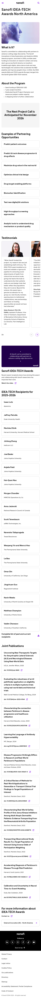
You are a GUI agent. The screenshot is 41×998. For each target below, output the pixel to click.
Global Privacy (7, 954)
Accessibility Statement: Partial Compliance (17, 986)
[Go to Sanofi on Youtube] (34, 942)
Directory (5, 977)
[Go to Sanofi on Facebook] (23, 942)
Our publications (7, 972)
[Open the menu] (3, 3)
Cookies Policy (7, 968)
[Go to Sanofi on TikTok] (28, 942)
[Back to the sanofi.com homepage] (20, 3)
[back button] (31, 334)
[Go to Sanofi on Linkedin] (7, 942)
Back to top (19, 948)
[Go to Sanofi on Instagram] (18, 942)
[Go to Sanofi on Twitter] (12, 942)
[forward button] (37, 334)
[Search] (38, 3)
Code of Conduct (7, 991)
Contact (4, 959)
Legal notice (6, 963)
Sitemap (4, 982)
